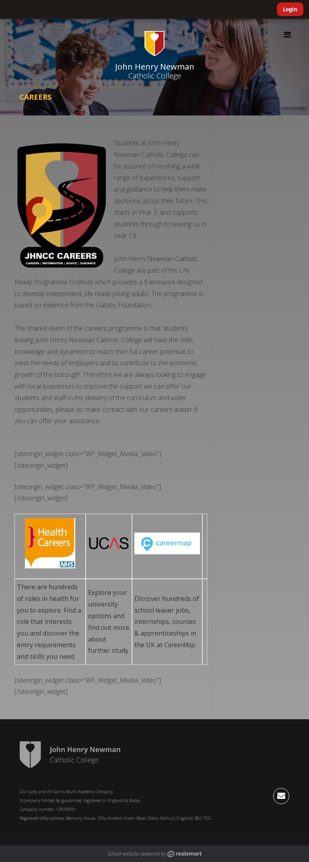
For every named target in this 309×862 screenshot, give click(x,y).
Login (290, 9)
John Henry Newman (154, 66)
